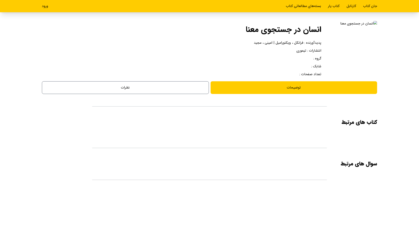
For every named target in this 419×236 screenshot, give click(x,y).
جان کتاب (370, 6)
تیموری (301, 50)
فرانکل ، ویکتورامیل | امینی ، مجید (278, 42)
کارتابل (351, 6)
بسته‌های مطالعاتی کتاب (303, 6)
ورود (45, 6)
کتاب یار (334, 6)
